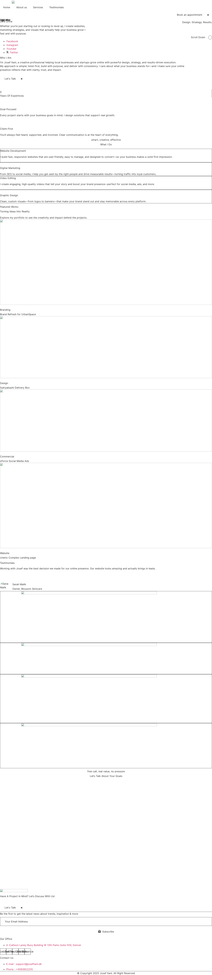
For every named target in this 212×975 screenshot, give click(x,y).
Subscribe (108, 931)
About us (21, 7)
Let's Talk (10, 78)
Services (38, 7)
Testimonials (56, 7)
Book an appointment (189, 14)
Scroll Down (198, 37)
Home (6, 7)
